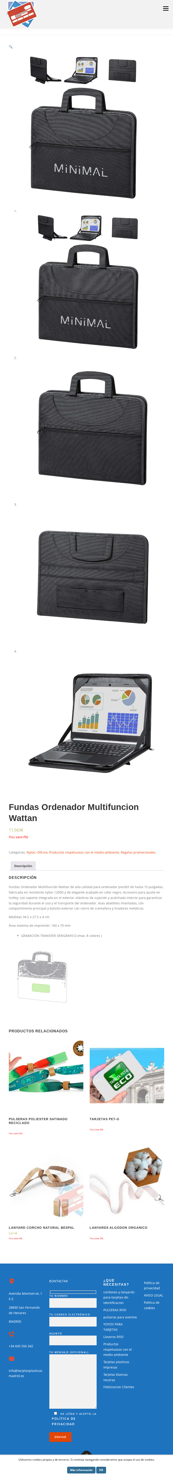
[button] (11, 46)
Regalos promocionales (138, 852)
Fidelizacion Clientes (118, 1387)
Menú (166, 8)
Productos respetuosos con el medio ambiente (84, 852)
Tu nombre (58, 1295)
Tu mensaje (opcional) (69, 1352)
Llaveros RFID (113, 1337)
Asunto (55, 1333)
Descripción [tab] (23, 866)
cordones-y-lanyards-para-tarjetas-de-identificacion (119, 1297)
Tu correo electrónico (69, 1314)
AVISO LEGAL (153, 1295)
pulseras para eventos (120, 1317)
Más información (81, 1470)
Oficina (42, 852)
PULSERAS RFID (114, 1310)
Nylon (31, 852)
